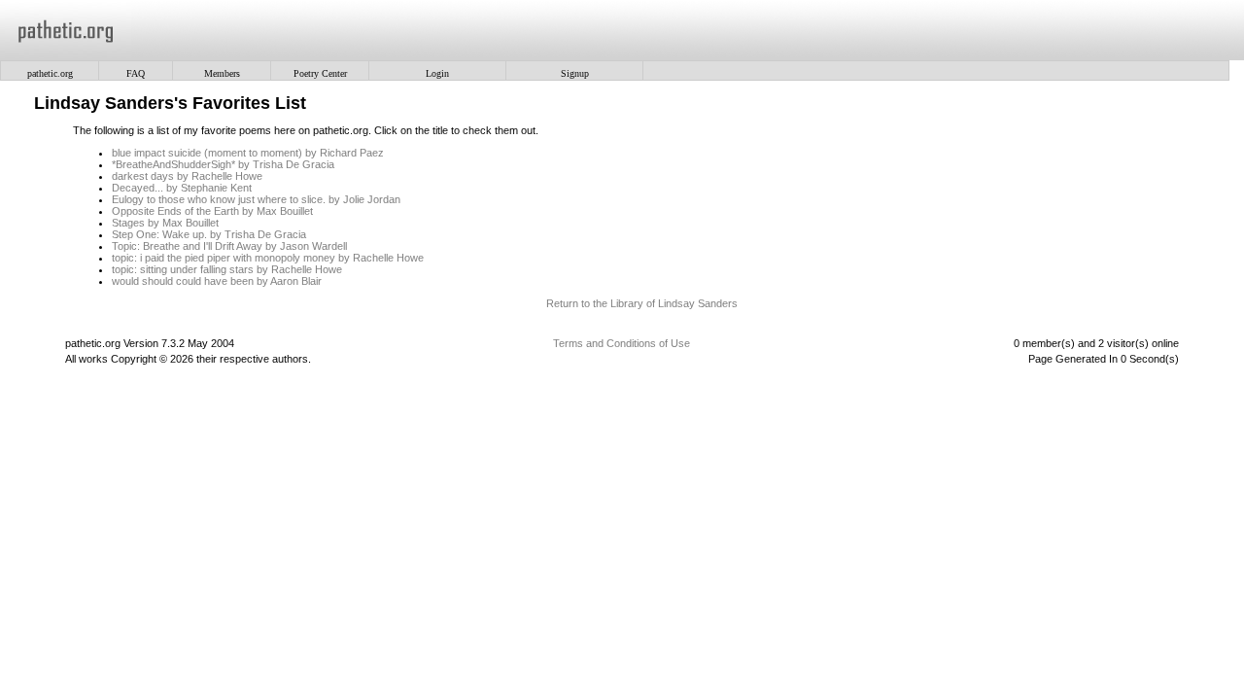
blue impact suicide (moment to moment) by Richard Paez (248, 152)
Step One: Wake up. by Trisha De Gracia (209, 234)
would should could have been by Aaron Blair (217, 281)
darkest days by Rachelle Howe (187, 176)
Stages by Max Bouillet (165, 222)
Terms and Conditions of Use (621, 343)
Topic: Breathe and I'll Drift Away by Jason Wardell (229, 246)
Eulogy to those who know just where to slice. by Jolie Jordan (256, 199)
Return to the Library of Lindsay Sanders (642, 303)
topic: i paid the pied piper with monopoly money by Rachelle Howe (268, 257)
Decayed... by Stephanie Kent (182, 187)
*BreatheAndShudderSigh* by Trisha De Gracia (223, 164)
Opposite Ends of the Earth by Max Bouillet (212, 211)
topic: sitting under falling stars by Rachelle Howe (227, 269)
